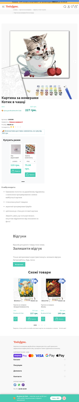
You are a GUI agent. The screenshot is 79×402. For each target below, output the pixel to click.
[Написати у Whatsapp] (19, 384)
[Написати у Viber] (23, 384)
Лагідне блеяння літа (21, 306)
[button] (19, 110)
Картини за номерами (25, 9)
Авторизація (19, 264)
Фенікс (47, 306)
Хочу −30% (55, 398)
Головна (15, 9)
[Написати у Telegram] (14, 384)
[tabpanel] (16, 158)
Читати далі (62, 328)
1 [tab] (23, 181)
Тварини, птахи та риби (39, 9)
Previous (4, 61)
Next (75, 61)
